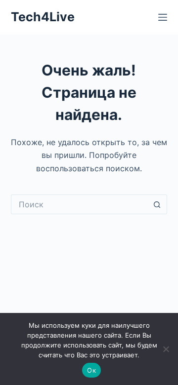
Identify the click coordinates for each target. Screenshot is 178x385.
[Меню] (162, 17)
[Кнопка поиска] (157, 204)
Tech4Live (43, 16)
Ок (91, 370)
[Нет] (166, 349)
